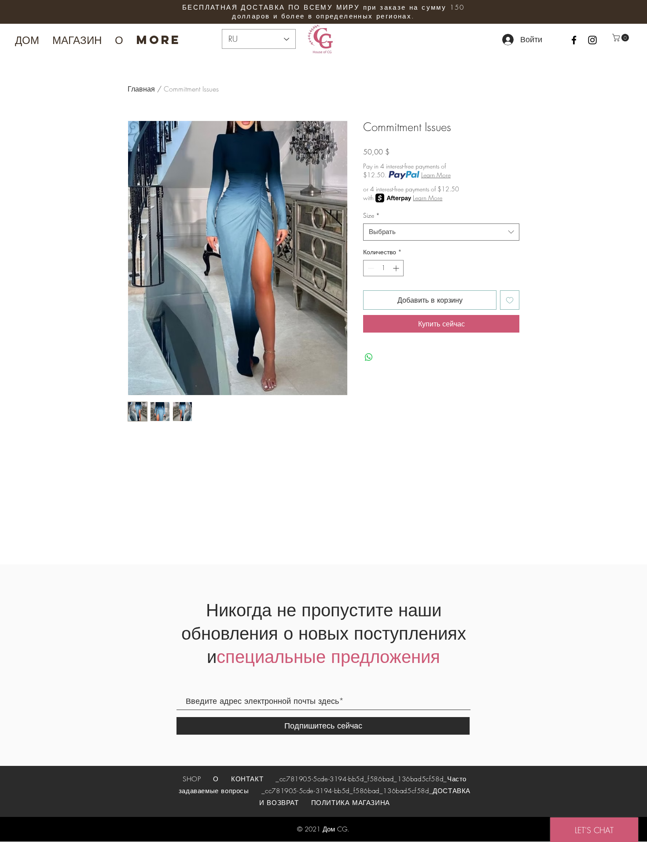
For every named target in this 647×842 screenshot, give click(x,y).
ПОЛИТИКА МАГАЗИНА (350, 802)
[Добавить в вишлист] (509, 300)
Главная (141, 89)
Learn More (436, 175)
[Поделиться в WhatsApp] (369, 357)
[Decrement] (369, 268)
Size (371, 215)
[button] (621, 37)
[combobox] (441, 232)
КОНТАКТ (247, 779)
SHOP (193, 779)
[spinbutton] (383, 268)
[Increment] (396, 268)
